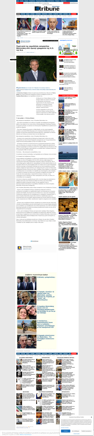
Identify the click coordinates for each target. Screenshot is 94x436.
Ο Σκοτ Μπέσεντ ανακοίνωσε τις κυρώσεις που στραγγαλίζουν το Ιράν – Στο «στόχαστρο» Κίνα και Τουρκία (24, 33)
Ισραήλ (21, 0)
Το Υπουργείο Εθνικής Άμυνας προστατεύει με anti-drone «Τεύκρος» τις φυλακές (68, 248)
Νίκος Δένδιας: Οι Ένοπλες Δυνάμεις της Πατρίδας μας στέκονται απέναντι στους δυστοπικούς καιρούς (68, 380)
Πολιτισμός (36, 15)
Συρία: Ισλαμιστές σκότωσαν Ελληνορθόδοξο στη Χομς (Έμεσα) (28, 386)
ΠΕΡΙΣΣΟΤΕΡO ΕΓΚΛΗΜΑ (63, 242)
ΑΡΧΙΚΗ (18, 14)
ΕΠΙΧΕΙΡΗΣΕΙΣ (44, 14)
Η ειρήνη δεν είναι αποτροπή (28, 400)
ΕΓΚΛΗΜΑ (32, 14)
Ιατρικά (56, 15)
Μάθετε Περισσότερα (25, 434)
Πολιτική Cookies (77, 433)
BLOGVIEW (74, 14)
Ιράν (18, 0)
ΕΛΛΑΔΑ (27, 14)
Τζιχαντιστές (63, 0)
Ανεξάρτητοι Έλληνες (28, 89)
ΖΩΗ (70, 14)
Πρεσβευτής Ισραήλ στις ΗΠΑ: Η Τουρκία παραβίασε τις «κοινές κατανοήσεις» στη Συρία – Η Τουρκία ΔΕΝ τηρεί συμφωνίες (48, 374)
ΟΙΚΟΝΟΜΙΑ (38, 14)
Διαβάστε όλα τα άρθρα (27, 249)
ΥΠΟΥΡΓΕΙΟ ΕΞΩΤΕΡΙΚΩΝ (45, 392)
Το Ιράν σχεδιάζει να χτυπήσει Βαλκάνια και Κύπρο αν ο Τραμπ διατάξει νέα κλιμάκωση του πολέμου (28, 408)
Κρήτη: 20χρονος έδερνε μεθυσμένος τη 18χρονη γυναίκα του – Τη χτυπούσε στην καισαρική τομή (71, 138)
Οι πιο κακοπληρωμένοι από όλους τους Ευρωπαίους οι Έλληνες (67, 218)
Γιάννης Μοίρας (42, 89)
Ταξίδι (60, 15)
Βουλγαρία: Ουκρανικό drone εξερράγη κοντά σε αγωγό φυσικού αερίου (28, 420)
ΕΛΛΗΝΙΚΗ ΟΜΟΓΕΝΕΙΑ (26, 357)
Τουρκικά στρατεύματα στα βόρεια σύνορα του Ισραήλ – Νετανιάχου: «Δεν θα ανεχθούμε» (48, 387)
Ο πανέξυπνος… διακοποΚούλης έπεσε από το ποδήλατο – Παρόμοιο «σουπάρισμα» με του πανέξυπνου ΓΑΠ (46, 324)
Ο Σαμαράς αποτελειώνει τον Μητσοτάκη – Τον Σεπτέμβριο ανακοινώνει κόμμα (45, 338)
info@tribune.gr (74, 3)
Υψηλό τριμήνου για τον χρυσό (67, 196)
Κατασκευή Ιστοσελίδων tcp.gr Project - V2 (23, 427)
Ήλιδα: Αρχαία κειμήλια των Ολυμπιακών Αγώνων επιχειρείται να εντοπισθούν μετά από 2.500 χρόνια (68, 408)
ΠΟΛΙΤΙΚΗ (23, 14)
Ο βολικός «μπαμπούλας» (46, 277)
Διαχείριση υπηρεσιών (65, 427)
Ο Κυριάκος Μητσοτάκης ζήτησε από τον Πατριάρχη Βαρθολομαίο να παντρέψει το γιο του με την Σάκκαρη (46, 310)
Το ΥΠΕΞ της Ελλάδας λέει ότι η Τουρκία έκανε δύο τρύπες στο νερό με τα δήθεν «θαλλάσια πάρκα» (48, 408)
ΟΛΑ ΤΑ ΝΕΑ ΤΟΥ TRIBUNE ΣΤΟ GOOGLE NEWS (33, 87)
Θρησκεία (22, 15)
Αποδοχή (66, 431)
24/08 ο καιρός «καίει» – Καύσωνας (68, 171)
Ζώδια (43, 15)
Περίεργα (18, 15)
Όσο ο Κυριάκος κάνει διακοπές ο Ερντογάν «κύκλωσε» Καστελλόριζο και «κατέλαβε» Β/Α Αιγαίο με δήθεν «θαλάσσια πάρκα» (48, 415)
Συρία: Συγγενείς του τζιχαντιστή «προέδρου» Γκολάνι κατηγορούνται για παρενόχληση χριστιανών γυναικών (48, 361)
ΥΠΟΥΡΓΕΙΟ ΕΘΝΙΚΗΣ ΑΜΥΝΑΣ (65, 357)
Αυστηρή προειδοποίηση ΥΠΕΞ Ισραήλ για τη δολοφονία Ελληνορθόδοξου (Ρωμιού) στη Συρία (28, 374)
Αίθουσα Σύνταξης (25, 41)
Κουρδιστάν (32, 0)
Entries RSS (31, 426)
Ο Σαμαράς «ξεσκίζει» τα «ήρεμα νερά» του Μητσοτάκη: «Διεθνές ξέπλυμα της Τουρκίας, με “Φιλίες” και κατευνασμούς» (46, 296)
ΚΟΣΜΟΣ (50, 14)
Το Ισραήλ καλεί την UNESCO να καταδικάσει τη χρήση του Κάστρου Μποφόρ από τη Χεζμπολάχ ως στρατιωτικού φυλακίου (68, 415)
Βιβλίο (40, 15)
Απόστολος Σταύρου (36, 89)
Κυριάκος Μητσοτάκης (50, 89)
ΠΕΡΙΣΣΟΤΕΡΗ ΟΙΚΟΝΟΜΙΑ (64, 213)
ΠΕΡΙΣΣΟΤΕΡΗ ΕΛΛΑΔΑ (63, 187)
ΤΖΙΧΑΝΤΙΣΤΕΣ (46, 357)
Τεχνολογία (64, 15)
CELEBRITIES (55, 14)
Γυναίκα (52, 15)
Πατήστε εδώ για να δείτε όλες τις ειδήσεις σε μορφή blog (36, 3)
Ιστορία (26, 15)
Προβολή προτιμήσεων (86, 431)
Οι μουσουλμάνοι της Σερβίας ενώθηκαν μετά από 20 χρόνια (28, 413)
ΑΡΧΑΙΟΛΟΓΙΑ (66, 392)
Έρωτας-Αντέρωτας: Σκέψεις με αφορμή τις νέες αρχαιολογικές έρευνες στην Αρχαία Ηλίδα (68, 395)
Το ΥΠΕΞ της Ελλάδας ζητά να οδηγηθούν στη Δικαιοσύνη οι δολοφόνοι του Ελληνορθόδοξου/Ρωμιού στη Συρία (28, 380)
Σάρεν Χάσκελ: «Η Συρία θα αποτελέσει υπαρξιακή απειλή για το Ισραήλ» (48, 380)
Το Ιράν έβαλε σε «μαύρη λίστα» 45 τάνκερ (70, 98)
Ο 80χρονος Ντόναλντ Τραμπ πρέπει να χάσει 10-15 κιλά (71, 124)
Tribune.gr (20, 426)
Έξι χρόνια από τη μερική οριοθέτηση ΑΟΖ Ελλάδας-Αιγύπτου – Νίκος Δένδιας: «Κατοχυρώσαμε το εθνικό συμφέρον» (48, 421)
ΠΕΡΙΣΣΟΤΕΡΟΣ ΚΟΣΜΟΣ (63, 160)
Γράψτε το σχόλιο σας (30, 52)
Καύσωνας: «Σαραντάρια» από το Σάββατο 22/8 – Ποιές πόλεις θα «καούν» (67, 192)
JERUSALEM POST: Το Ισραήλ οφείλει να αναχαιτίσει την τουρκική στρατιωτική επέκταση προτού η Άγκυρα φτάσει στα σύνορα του (48, 368)
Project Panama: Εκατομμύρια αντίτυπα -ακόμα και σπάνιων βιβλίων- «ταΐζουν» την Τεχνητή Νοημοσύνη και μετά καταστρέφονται (71, 119)
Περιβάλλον (70, 15)
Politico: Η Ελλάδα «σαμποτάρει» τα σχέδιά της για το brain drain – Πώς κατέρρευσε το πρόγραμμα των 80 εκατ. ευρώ (28, 368)
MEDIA (60, 14)
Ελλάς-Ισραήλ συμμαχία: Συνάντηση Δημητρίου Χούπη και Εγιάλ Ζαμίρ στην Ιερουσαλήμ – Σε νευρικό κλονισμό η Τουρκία (68, 374)
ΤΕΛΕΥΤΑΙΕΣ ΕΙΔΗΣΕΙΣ (68, 95)
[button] (91, 417)
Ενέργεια (57, 0)
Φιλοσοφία (31, 15)
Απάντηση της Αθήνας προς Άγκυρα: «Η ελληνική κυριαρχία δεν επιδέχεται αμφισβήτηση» (48, 395)
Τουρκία (26, 0)
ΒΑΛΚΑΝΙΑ (26, 392)
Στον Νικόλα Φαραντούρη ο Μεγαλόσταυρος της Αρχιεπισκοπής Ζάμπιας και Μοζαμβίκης (28, 361)
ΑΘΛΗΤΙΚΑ (65, 14)
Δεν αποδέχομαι (75, 431)
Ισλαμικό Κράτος (50, 0)
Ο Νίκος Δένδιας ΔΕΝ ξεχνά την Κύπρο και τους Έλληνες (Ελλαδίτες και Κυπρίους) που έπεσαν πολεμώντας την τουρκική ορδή (68, 387)
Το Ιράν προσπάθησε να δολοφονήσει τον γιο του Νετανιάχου (53, 32)
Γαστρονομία (48, 15)
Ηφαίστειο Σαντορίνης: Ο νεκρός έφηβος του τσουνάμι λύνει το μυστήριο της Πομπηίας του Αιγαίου (68, 402)
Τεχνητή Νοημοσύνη (40, 0)
